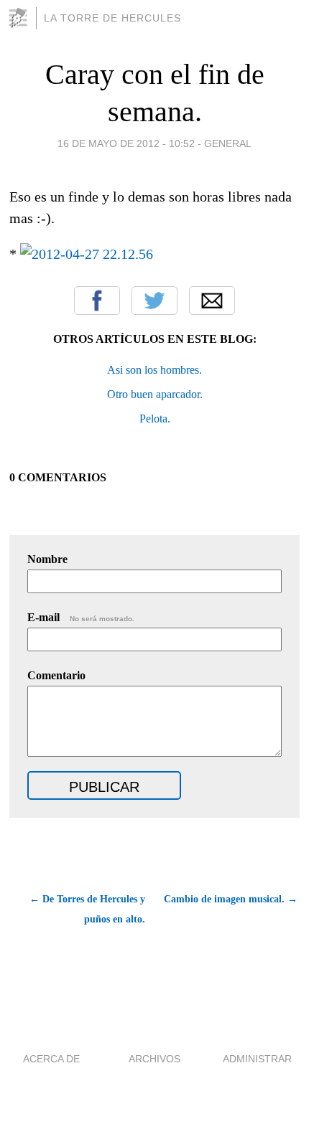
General (228, 143)
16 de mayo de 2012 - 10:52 (126, 143)
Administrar (257, 1058)
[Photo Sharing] (86, 254)
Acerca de (51, 1058)
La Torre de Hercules (112, 18)
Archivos (154, 1058)
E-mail (80, 617)
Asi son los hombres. (154, 370)
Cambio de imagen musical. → (231, 899)
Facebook (97, 300)
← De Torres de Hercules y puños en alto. (86, 909)
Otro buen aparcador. (155, 394)
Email (212, 300)
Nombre (47, 559)
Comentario (56, 675)
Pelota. (154, 418)
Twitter (154, 300)
